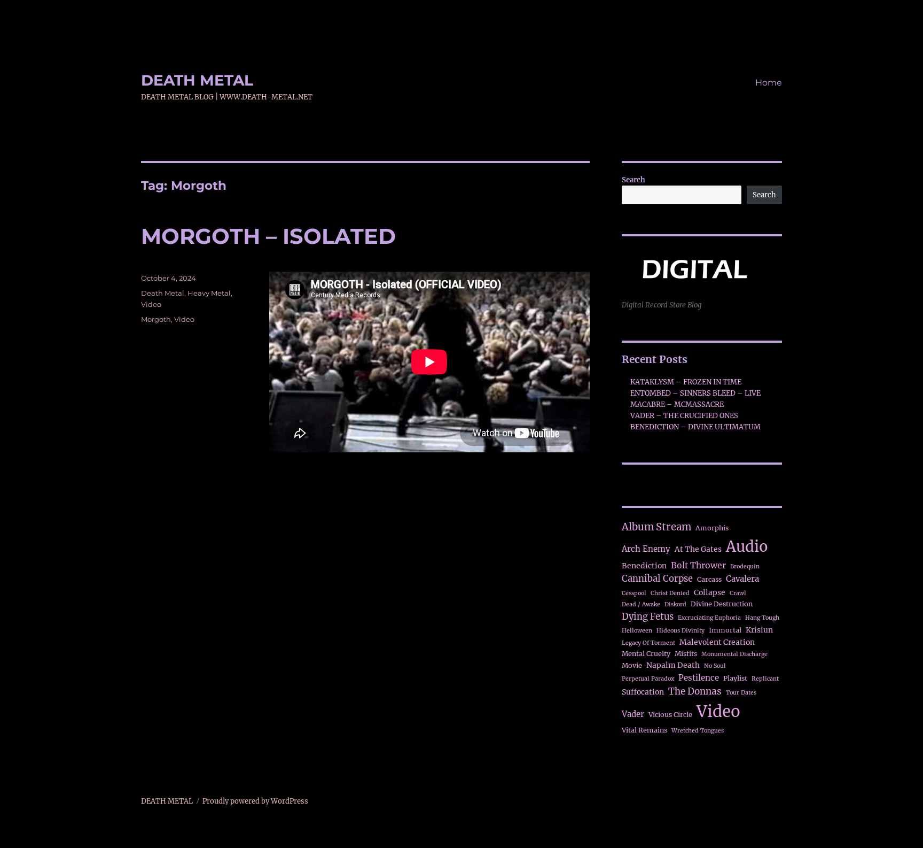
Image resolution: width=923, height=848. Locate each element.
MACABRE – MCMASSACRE (677, 404)
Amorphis (712, 528)
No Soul (715, 665)
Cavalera (742, 579)
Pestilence (698, 678)
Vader (633, 714)
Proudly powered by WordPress (255, 801)
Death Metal (162, 293)
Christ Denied (670, 593)
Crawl (738, 593)
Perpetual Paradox (648, 678)
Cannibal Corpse (657, 578)
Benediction (644, 566)
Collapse (709, 592)
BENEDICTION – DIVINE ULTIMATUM (695, 426)
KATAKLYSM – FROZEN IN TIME (685, 382)
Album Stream (656, 527)
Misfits (686, 654)
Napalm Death (673, 665)
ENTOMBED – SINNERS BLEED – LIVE (695, 393)
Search (633, 179)
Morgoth (156, 319)
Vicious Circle (670, 715)
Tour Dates (741, 692)
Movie (632, 665)
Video (151, 304)
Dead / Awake (641, 604)
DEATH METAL (197, 80)
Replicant (765, 678)
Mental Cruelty (646, 654)
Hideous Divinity (680, 630)
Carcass (709, 579)
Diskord (675, 604)
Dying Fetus (648, 616)
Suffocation (643, 692)
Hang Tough (762, 617)
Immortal (725, 630)
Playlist (735, 678)
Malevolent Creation (717, 642)
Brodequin (745, 566)
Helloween (637, 630)
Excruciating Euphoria (709, 617)
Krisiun (759, 630)
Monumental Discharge (734, 654)
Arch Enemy (646, 549)
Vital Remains (644, 730)
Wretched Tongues (697, 730)
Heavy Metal (209, 293)
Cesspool (634, 593)
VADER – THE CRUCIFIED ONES (684, 415)
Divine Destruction (722, 604)
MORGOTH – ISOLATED (268, 236)
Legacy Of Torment (648, 642)
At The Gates (698, 549)
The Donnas (695, 691)
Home (768, 83)
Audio (747, 546)
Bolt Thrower (698, 565)
